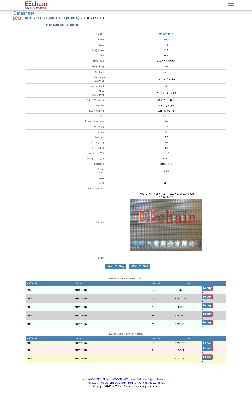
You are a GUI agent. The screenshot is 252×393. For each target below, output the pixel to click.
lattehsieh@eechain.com (153, 379)
